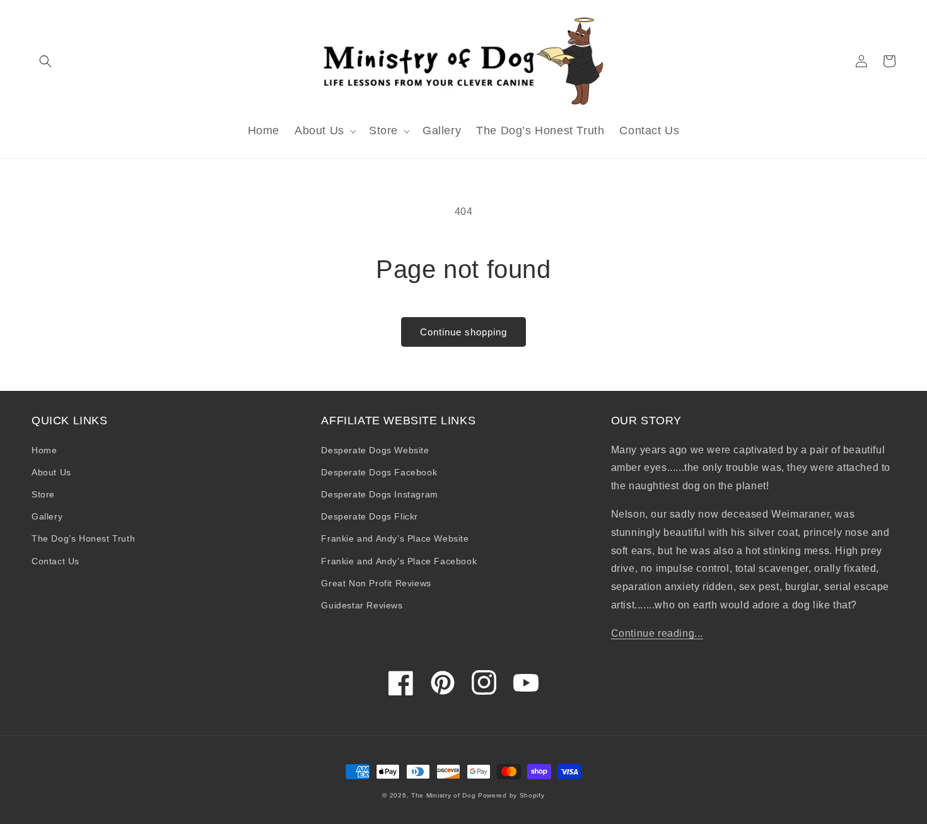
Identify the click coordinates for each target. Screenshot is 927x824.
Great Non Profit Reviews (376, 583)
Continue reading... (657, 633)
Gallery (47, 516)
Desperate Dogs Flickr (369, 516)
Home (44, 450)
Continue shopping (463, 332)
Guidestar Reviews (361, 605)
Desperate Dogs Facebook (379, 472)
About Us (51, 472)
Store (43, 494)
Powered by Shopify (511, 795)
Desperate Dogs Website (375, 450)
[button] (45, 61)
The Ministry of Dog (443, 795)
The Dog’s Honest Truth (83, 538)
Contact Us (55, 561)
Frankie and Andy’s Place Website (395, 538)
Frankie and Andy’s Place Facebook (399, 561)
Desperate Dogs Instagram (379, 494)
